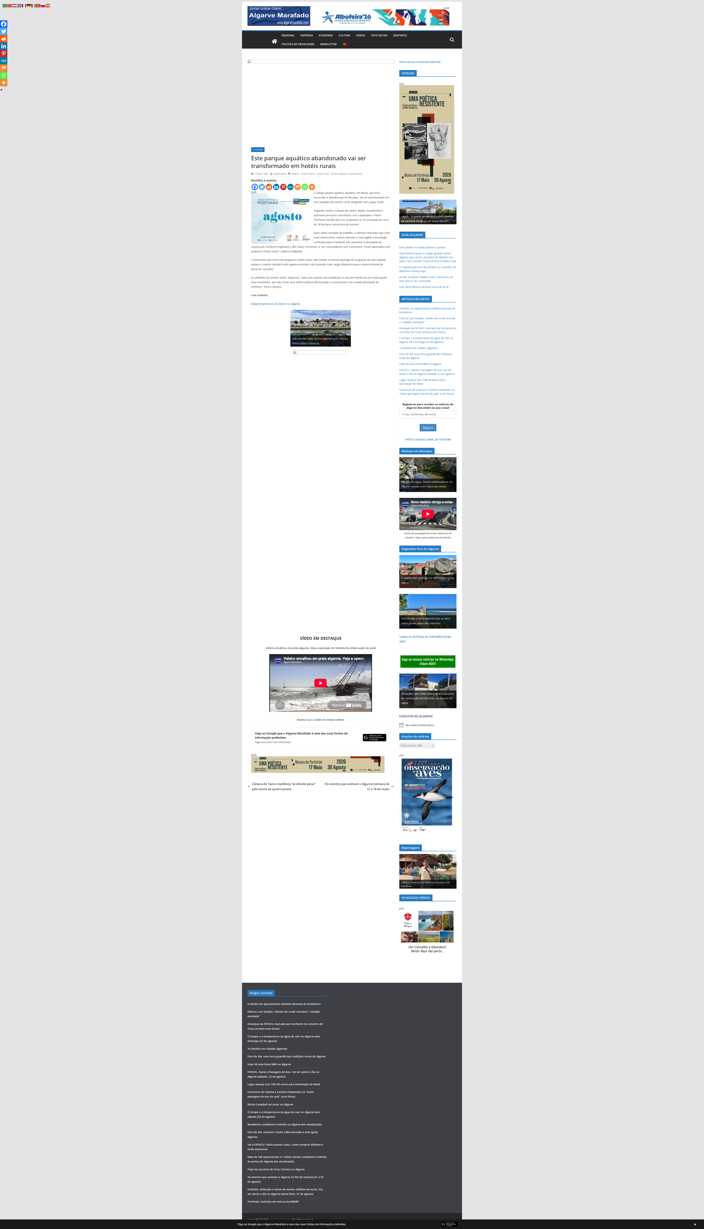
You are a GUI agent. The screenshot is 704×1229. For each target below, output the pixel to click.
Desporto (400, 35)
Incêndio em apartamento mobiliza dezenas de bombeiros (284, 1004)
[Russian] (43, 5)
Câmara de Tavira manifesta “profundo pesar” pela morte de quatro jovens (284, 786)
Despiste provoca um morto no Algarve (275, 304)
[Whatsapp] (305, 187)
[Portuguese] (344, 44)
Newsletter (328, 44)
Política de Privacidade (298, 44)
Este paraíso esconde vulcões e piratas (422, 247)
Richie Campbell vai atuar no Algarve (270, 1104)
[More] (312, 187)
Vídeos (360, 35)
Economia (326, 35)
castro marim (308, 173)
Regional (288, 35)
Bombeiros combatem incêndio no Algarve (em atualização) (284, 1124)
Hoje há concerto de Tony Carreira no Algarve (276, 1169)
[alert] (427, 725)
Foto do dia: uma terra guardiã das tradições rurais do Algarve (286, 1056)
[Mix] (297, 187)
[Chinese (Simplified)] (10, 5)
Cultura (344, 35)
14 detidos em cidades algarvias (418, 348)
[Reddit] (269, 187)
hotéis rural (323, 173)
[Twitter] (262, 187)
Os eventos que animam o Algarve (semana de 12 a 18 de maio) (357, 786)
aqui (309, 719)
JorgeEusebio (280, 173)
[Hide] (1, 89)
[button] (352, 1224)
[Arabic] (5, 5)
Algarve (295, 173)
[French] (24, 5)
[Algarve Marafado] (274, 41)
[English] (19, 5)
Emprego (306, 35)
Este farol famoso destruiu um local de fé (424, 287)
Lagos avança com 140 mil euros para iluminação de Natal (283, 1084)
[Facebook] (255, 187)
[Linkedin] (276, 187)
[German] (29, 5)
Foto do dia (379, 35)
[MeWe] (290, 187)
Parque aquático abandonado (346, 173)
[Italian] (33, 5)
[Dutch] (14, 5)
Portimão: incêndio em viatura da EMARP (273, 1201)
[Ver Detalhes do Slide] (427, 212)
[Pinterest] (283, 187)
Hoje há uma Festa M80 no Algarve (420, 364)
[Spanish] (48, 5)
